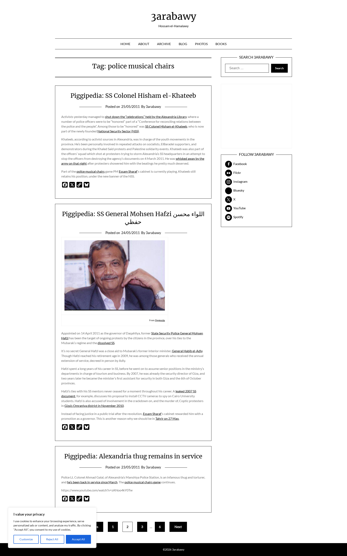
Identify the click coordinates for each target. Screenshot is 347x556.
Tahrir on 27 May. (167, 418)
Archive (164, 44)
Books (221, 44)
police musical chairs (91, 171)
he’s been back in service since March (92, 482)
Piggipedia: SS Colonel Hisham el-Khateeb (133, 95)
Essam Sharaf (128, 171)
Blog (183, 44)
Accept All (78, 539)
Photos (201, 44)
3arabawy (173, 16)
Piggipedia (160, 320)
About (143, 44)
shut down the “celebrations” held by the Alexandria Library (146, 117)
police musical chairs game (143, 482)
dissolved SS (106, 343)
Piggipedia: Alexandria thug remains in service (133, 456)
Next (178, 527)
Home (125, 44)
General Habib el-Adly (187, 351)
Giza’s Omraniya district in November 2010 (94, 405)
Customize (26, 539)
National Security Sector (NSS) (118, 131)
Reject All (52, 539)
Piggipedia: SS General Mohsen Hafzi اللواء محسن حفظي (133, 218)
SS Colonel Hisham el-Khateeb (166, 126)
